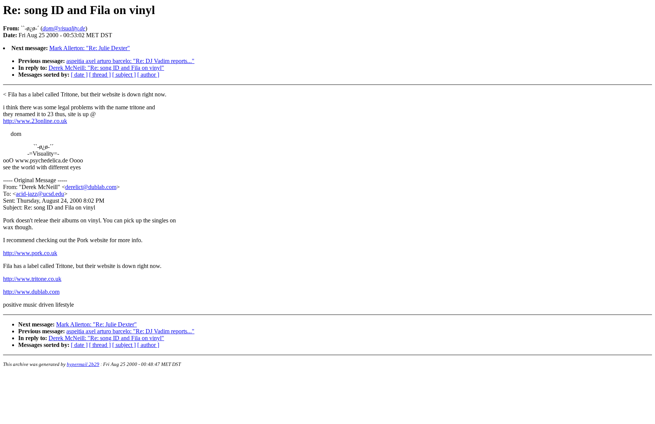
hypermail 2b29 (83, 364)
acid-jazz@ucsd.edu (40, 194)
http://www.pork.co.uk (30, 253)
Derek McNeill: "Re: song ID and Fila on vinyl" (106, 68)
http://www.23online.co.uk (35, 121)
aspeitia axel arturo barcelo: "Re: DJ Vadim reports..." (130, 61)
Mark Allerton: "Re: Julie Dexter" (89, 48)
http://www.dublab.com (31, 291)
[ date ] (79, 74)
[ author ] (148, 74)
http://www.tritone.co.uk (32, 279)
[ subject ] (124, 74)
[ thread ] (100, 74)
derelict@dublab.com (90, 187)
